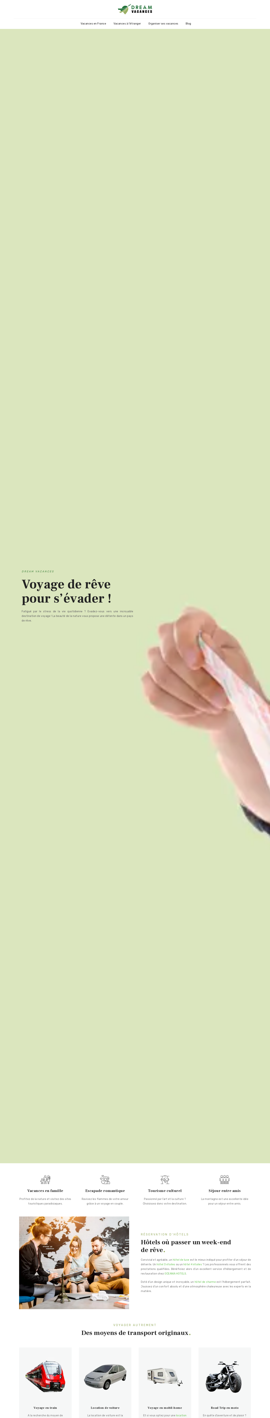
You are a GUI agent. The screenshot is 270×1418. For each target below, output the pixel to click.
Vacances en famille (45, 1190)
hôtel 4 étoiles (192, 1264)
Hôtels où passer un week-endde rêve (186, 1246)
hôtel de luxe (181, 1259)
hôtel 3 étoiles (166, 1264)
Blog (188, 23)
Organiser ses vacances (163, 23)
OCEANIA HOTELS (175, 1273)
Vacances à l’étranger (127, 23)
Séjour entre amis (225, 1190)
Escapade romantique (105, 1190)
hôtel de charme (205, 1282)
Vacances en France (93, 23)
